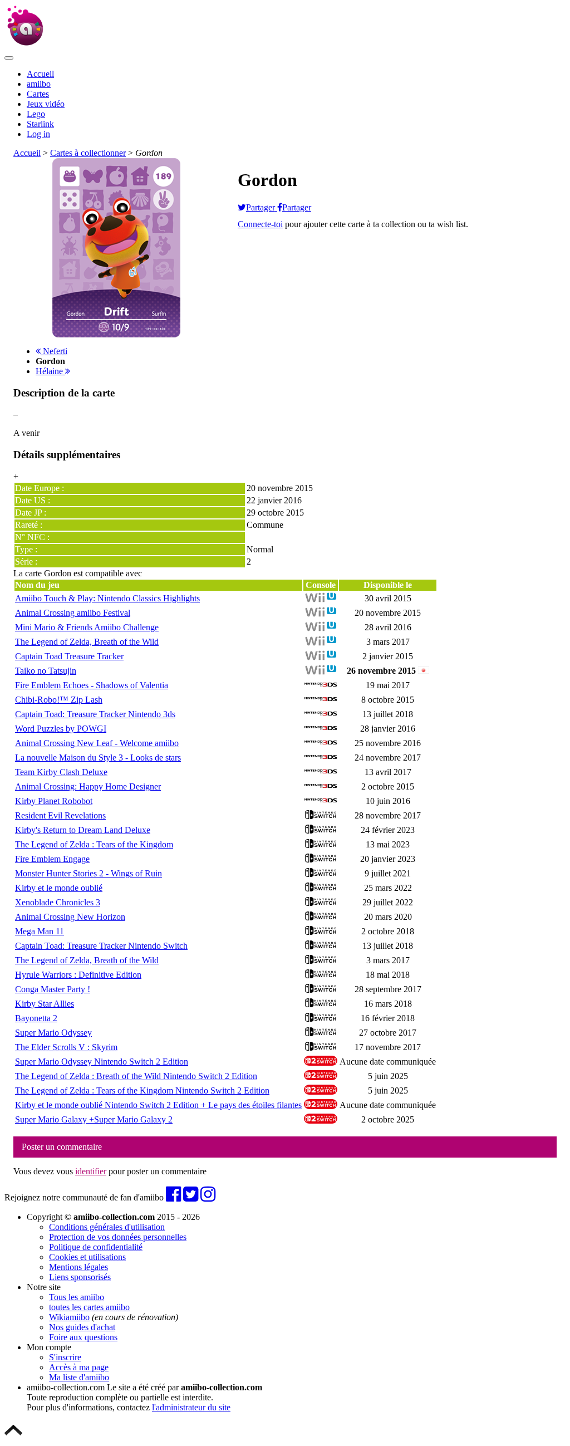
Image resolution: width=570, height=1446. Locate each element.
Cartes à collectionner (88, 153)
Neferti (54, 351)
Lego (36, 114)
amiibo (39, 84)
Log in (38, 134)
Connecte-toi (260, 224)
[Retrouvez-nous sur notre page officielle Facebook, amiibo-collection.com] (173, 1197)
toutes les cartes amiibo (89, 1307)
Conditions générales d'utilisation (107, 1227)
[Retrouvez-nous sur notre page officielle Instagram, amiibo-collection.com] (207, 1197)
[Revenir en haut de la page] (13, 1436)
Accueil (40, 74)
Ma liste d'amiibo (79, 1377)
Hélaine (50, 371)
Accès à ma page (79, 1367)
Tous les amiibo (76, 1297)
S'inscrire (65, 1357)
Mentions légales (78, 1267)
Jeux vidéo (46, 104)
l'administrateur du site (191, 1407)
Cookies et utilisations (87, 1257)
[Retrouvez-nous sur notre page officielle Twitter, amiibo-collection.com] (190, 1197)
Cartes (38, 94)
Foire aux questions (83, 1337)
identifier (90, 1171)
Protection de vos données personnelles (117, 1237)
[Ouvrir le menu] (8, 58)
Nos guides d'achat (82, 1327)
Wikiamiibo (69, 1317)
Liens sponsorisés (80, 1277)
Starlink (40, 124)
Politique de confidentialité (95, 1247)
